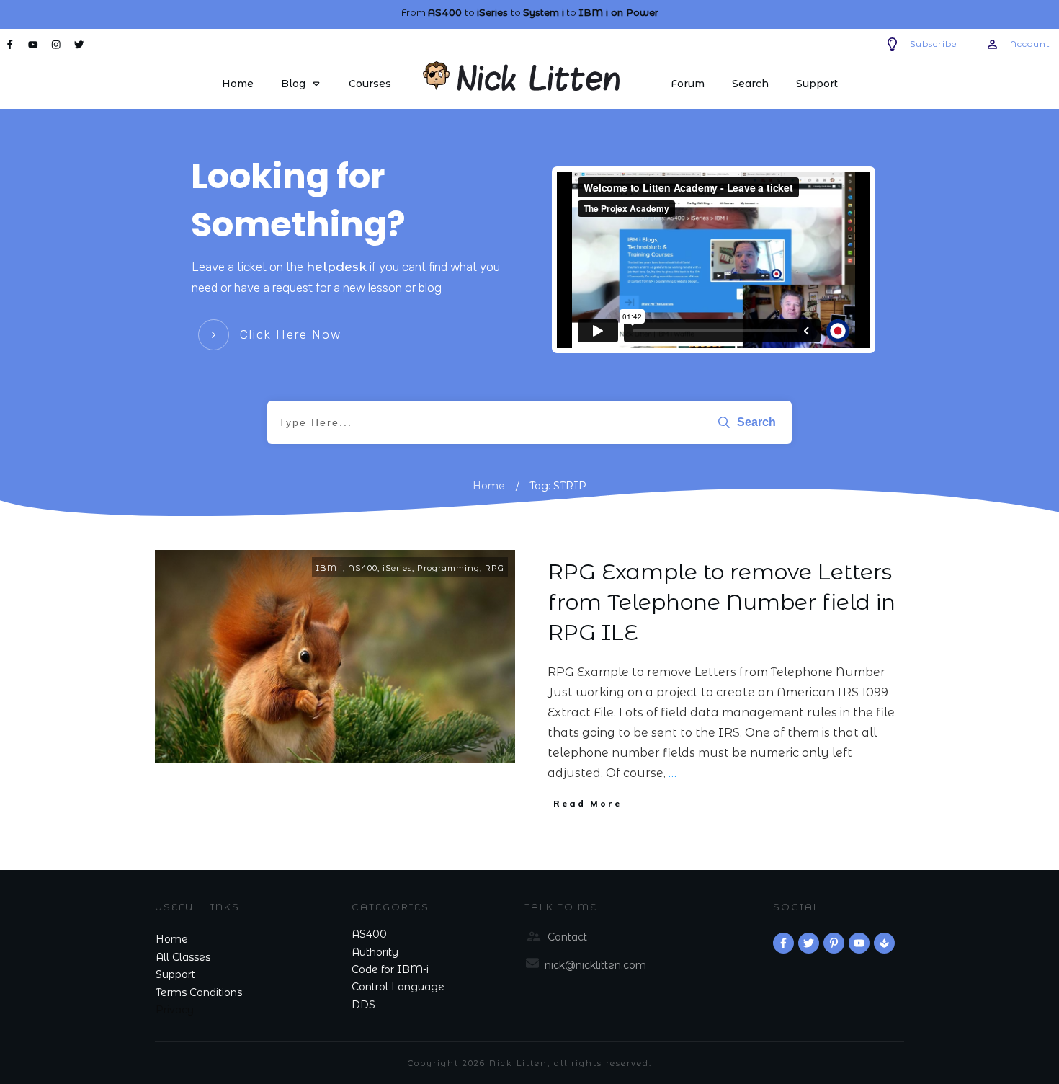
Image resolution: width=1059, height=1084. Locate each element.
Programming (448, 568)
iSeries (397, 568)
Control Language (398, 986)
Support (175, 974)
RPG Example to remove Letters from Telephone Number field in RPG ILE (721, 602)
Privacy (175, 1009)
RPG (494, 568)
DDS (363, 1004)
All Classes (183, 957)
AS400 (362, 568)
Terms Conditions (199, 992)
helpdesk (336, 266)
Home (172, 939)
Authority (375, 952)
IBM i (329, 568)
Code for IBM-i (390, 969)
